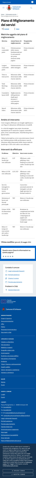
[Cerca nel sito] (31, 8)
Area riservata (5, 438)
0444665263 (7, 410)
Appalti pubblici (5, 367)
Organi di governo (6, 318)
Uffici (2, 324)
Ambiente (4, 361)
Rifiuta (19, 471)
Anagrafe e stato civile (7, 350)
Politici (3, 327)
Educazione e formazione (8, 359)
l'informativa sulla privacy (10, 466)
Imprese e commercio (7, 372)
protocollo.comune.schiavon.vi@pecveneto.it (17, 416)
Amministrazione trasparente (10, 429)
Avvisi (3, 385)
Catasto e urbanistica (7, 342)
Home (2, 14)
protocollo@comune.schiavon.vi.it (15, 413)
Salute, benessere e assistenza (10, 370)
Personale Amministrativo (9, 329)
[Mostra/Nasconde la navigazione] (3, 8)
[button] (7, 2)
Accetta (19, 474)
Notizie (3, 382)
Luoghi (3, 394)
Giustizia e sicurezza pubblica (9, 356)
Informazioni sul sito (11, 14)
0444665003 (7, 407)
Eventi (3, 397)
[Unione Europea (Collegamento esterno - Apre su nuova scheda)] (18, 301)
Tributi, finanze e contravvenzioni (11, 364)
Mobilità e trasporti (6, 347)
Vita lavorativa (5, 345)
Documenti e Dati (6, 332)
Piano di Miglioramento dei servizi (11, 441)
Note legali (4, 432)
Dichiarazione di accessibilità (9, 435)
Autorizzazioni (5, 353)
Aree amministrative (7, 321)
